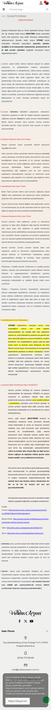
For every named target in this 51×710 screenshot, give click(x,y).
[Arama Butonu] (47, 9)
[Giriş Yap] (41, 3)
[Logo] (13, 3)
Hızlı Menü (8, 631)
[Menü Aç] (3, 9)
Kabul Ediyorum (17, 701)
